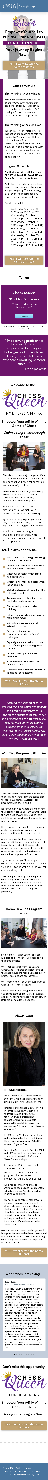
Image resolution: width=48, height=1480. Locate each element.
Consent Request (36, 1471)
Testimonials (10, 1471)
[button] (42, 6)
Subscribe (22, 1471)
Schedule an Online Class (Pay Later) (24, 1474)
